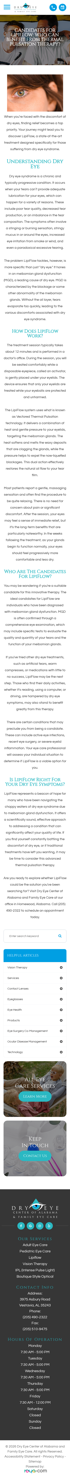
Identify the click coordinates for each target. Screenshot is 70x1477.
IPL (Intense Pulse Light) (35, 1270)
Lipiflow (35, 1257)
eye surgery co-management (27, 1030)
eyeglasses (15, 999)
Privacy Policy (53, 1456)
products (13, 1020)
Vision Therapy (35, 1264)
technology (15, 1052)
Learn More (35, 1096)
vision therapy (17, 967)
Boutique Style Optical (35, 1276)
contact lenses (18, 988)
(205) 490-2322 (35, 1317)
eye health (14, 1009)
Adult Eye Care (35, 1245)
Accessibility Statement (22, 1456)
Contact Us (35, 1155)
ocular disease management (27, 1041)
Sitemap (35, 1461)
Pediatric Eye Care (35, 1251)
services (13, 978)
